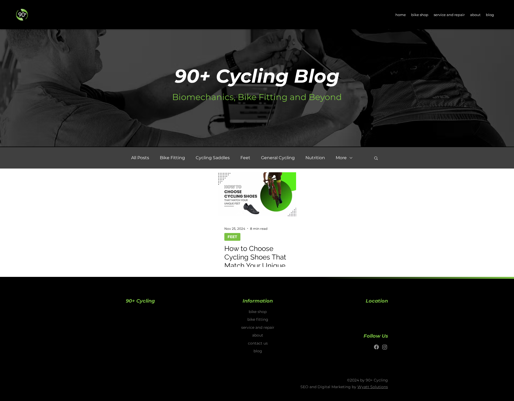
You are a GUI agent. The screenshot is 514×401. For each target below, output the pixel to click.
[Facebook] (376, 347)
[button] (376, 158)
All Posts (140, 157)
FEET (232, 236)
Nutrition (315, 157)
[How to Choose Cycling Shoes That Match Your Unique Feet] (257, 194)
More (341, 157)
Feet (245, 157)
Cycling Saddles (213, 157)
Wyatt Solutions (372, 386)
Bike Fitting (172, 157)
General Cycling (278, 157)
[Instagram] (384, 347)
